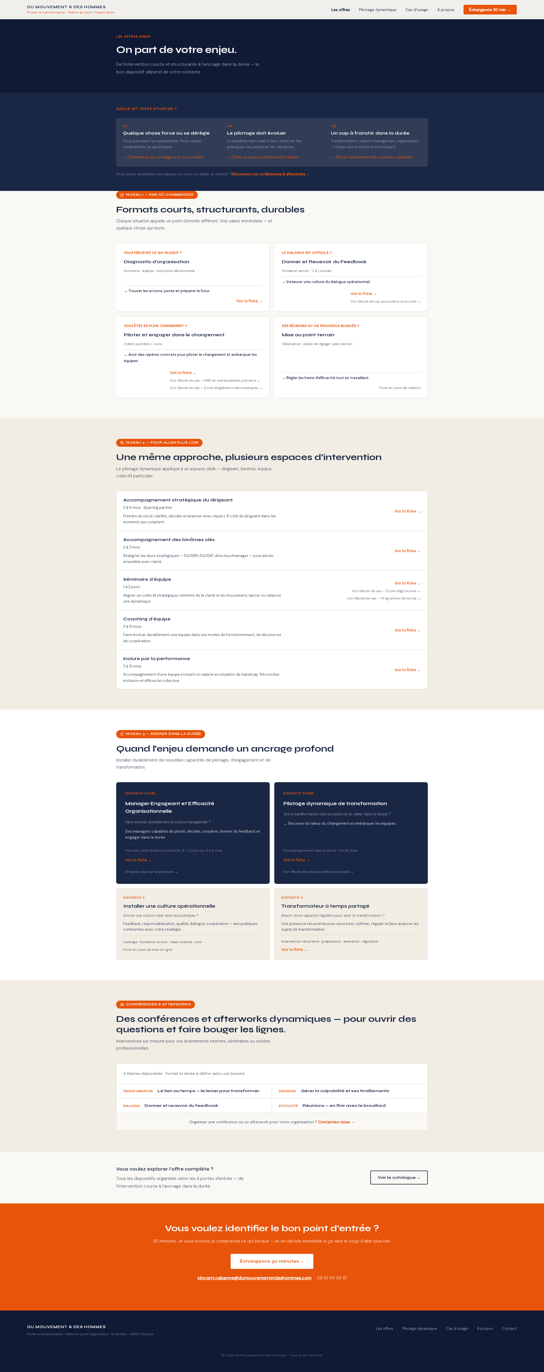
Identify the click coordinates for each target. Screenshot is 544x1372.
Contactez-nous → (336, 1121)
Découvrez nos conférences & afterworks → (270, 174)
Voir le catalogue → (399, 1177)
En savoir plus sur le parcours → (151, 871)
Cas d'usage (416, 9)
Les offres (341, 9)
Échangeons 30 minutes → (272, 1261)
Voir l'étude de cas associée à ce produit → (385, 301)
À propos (445, 9)
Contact (509, 1328)
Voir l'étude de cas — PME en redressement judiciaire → (215, 380)
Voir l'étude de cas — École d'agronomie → (386, 591)
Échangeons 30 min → (490, 9)
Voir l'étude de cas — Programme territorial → (384, 598)
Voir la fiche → (249, 301)
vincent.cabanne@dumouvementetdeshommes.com (254, 1278)
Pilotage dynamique (377, 9)
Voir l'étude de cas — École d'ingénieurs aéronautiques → (216, 388)
